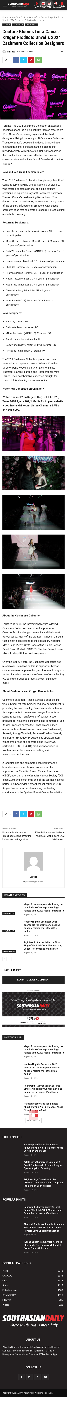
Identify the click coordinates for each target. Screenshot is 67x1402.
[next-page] (10, 959)
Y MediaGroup (62, 7)
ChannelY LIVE (43, 7)
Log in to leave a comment (33, 979)
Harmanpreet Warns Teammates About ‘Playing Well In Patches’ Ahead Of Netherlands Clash (43, 1106)
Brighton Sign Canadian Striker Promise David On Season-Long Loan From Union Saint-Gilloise (44, 1182)
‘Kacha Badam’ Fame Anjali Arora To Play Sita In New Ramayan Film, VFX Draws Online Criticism (43, 1245)
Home (5, 17)
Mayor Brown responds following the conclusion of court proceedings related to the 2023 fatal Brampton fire (44, 907)
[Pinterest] (31, 60)
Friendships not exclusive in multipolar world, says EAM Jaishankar (50, 836)
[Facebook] (16, 60)
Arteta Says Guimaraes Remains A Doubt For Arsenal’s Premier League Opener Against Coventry (43, 1165)
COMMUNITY (18, 25)
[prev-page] (4, 959)
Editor (12, 52)
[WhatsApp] (38, 60)
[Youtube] (45, 1377)
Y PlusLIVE (36, 7)
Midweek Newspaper (56, 7)
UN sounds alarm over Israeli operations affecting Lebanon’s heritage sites (16, 836)
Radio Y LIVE (49, 7)
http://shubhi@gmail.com (33, 881)
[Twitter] (23, 60)
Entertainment (31, 25)
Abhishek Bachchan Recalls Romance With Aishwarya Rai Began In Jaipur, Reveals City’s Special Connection (44, 1227)
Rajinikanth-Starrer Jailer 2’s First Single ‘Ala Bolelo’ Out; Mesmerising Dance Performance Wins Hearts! (43, 945)
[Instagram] (29, 1377)
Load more (32, 1120)
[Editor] (4, 51)
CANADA (14, 17)
